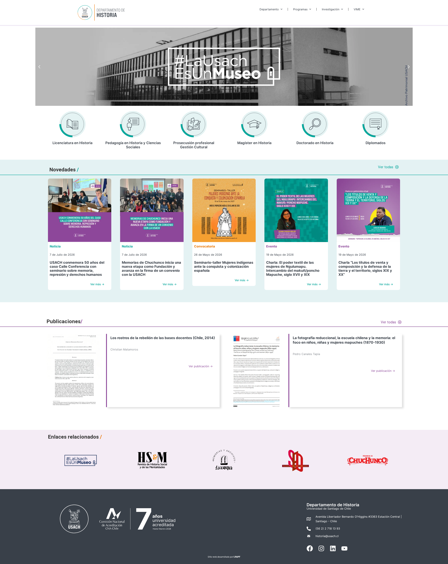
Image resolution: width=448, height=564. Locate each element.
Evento (271, 246)
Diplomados (376, 143)
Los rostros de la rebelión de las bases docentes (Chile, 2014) (162, 338)
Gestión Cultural (193, 147)
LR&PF (237, 556)
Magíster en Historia (254, 143)
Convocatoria (204, 246)
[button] (39, 67)
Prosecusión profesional (193, 143)
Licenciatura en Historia (72, 143)
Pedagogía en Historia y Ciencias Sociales (133, 145)
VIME (357, 9)
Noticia (55, 246)
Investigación (330, 9)
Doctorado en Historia (314, 143)
